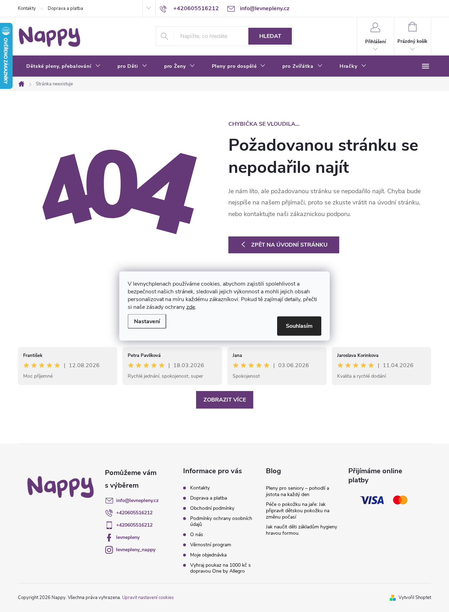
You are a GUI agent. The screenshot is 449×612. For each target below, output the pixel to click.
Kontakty (27, 8)
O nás (196, 534)
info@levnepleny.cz (137, 500)
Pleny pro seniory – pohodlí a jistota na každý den (297, 491)
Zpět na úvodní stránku (289, 245)
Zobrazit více (224, 400)
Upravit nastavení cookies (148, 597)
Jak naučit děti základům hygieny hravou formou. (301, 529)
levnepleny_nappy (135, 549)
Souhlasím (299, 326)
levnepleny (128, 537)
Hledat (270, 36)
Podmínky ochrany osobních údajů (221, 521)
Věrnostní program (210, 544)
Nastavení (147, 321)
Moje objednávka (208, 555)
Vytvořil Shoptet (414, 597)
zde (190, 307)
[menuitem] (63, 66)
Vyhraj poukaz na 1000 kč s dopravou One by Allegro (220, 568)
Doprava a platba (65, 8)
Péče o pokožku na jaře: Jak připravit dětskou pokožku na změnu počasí (297, 510)
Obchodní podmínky (212, 508)
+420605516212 (134, 512)
